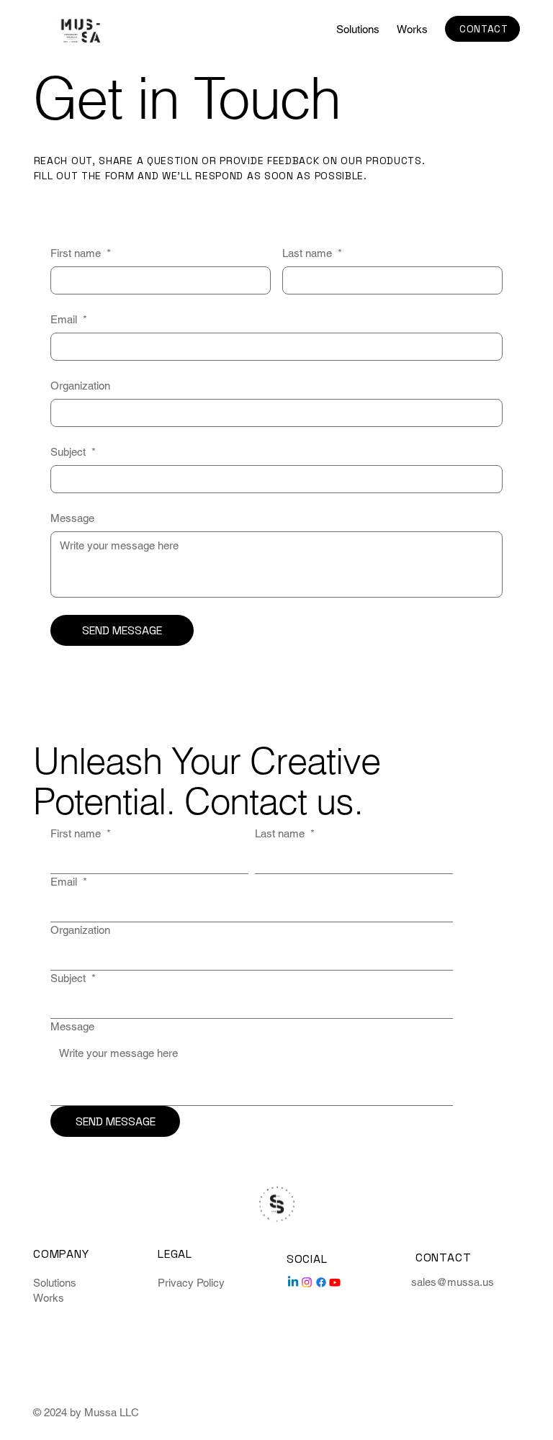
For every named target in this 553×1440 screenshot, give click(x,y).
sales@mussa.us (452, 1282)
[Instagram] (306, 1282)
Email (68, 319)
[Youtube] (334, 1282)
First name (80, 253)
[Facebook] (321, 1282)
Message (72, 518)
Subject (73, 452)
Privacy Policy (191, 1283)
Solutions (54, 1283)
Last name (312, 253)
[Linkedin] (293, 1282)
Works (48, 1298)
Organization (80, 385)
